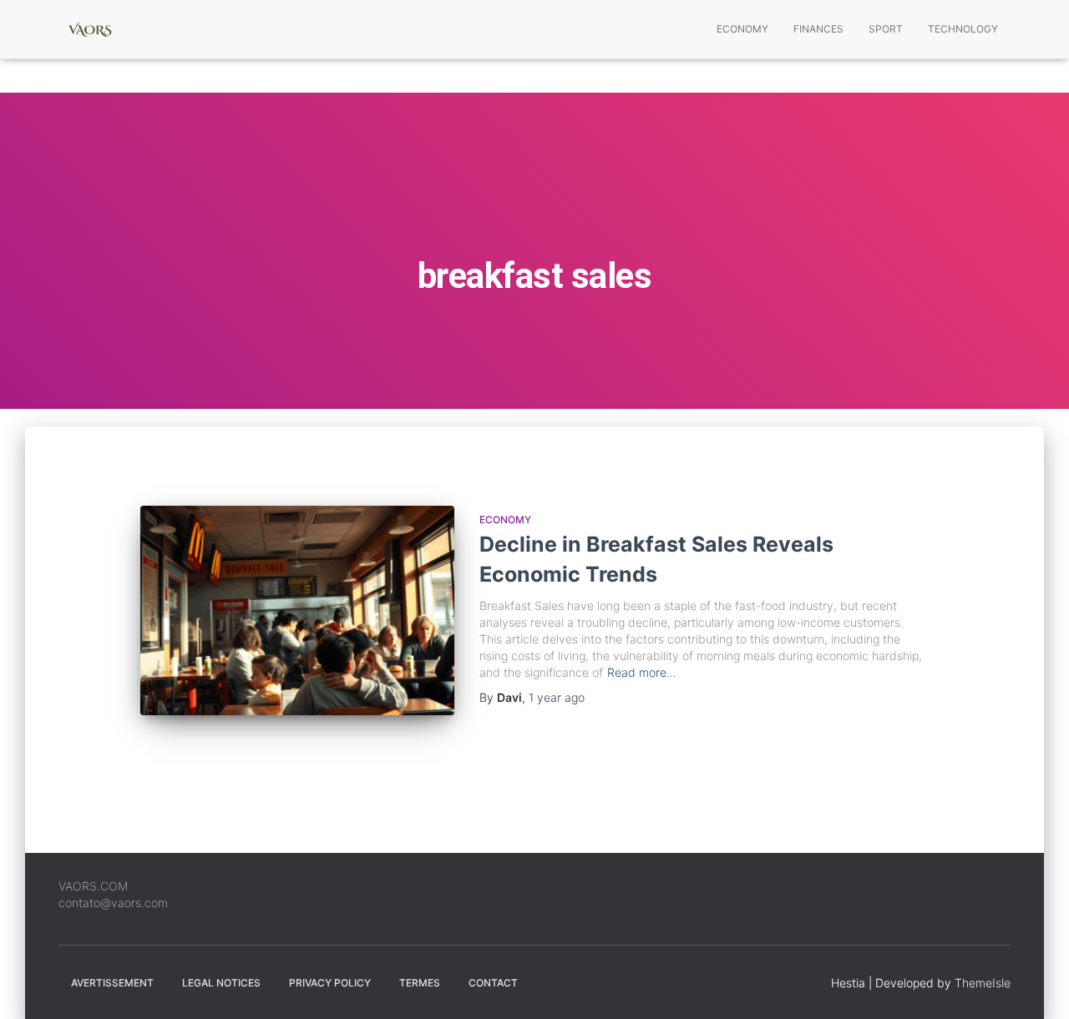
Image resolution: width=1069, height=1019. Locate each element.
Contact (493, 982)
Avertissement (112, 982)
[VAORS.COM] (90, 29)
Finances (818, 29)
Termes (419, 982)
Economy (742, 29)
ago (557, 697)
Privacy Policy (330, 982)
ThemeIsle (983, 983)
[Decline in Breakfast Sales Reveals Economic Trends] (297, 610)
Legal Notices (221, 982)
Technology (963, 29)
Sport (886, 29)
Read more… (641, 672)
